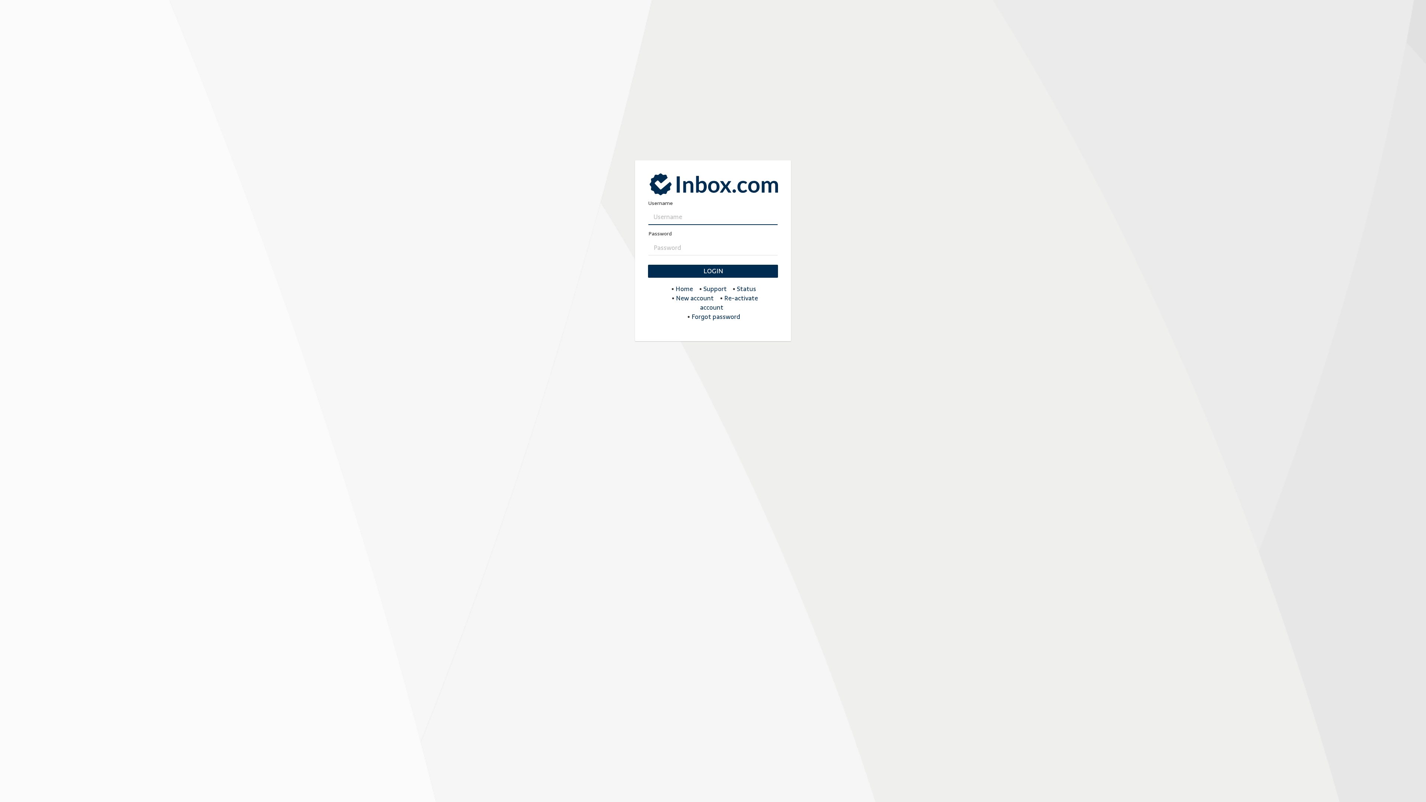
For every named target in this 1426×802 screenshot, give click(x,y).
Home (684, 289)
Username (660, 203)
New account (695, 298)
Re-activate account (729, 303)
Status (746, 289)
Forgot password (715, 317)
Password (660, 234)
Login (713, 271)
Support (715, 289)
